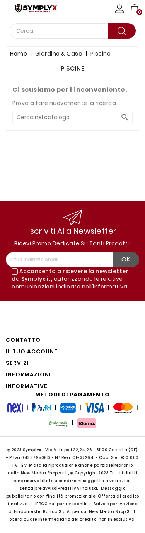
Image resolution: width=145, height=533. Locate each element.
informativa (110, 286)
